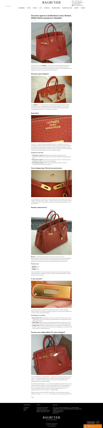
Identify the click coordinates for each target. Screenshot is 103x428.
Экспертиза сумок (67, 7)
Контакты (46, 7)
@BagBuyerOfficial (77, 3)
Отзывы (83, 7)
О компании (21, 7)
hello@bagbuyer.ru (59, 411)
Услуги (28, 7)
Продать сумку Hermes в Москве (43, 410)
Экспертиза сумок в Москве (42, 407)
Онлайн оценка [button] (56, 7)
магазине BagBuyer (45, 393)
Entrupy (76, 7)
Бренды (25, 408)
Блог (40, 7)
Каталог (35, 7)
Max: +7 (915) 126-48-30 (78, 5)
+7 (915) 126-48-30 (78, 1)
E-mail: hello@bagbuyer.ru (78, 2)
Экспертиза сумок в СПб (42, 408)
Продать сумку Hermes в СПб (43, 411)
